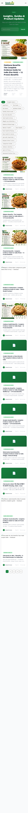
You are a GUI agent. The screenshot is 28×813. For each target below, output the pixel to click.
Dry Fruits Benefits (8, 114)
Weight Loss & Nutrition (9, 121)
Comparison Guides (9, 143)
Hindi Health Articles (9, 118)
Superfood (6, 105)
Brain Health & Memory (9, 130)
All (3, 102)
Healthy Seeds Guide (9, 111)
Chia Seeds (16, 105)
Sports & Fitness (8, 150)
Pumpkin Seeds (11, 102)
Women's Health (7, 127)
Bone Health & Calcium (9, 134)
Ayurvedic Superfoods (9, 137)
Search (23, 29)
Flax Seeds (6, 108)
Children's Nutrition (8, 146)
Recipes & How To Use (9, 140)
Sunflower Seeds (18, 108)
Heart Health (20, 127)
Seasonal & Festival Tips (10, 153)
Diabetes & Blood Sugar (9, 124)
